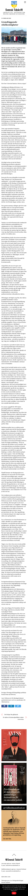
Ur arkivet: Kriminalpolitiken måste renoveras (13, 718)
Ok (14, 893)
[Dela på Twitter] (18, 706)
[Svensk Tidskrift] (14, 10)
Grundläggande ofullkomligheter (9, 23)
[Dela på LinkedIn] (11, 706)
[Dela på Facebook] (4, 706)
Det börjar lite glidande (11, 714)
